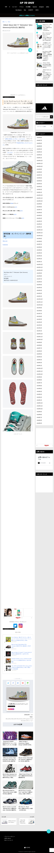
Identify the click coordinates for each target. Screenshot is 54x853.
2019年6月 (39, 385)
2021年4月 (39, 322)
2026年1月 (39, 157)
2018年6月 (39, 420)
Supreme (35, 6)
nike (22, 718)
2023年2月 (39, 258)
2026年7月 (39, 140)
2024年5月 (39, 215)
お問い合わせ (7, 838)
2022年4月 (39, 287)
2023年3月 (39, 255)
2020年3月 (39, 359)
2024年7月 (39, 209)
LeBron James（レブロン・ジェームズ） (15, 138)
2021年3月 (39, 325)
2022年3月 (39, 290)
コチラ (15, 207)
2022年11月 (40, 267)
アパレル (21, 6)
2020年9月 (39, 342)
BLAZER (8, 718)
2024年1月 (39, 227)
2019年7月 (39, 382)
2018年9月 (39, 411)
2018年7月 (39, 417)
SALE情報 (28, 6)
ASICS (36, 10)
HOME (28, 847)
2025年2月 (39, 189)
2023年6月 (39, 247)
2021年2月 (39, 328)
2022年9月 (39, 273)
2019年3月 (39, 394)
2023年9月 (39, 238)
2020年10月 (40, 339)
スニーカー (14, 6)
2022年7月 (39, 279)
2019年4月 (39, 391)
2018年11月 (40, 406)
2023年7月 (39, 244)
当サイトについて (8, 840)
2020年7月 (39, 348)
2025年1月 (39, 192)
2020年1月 (39, 365)
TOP (6, 6)
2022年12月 (40, 264)
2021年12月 (40, 299)
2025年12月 (40, 160)
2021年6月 (39, 316)
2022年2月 (39, 293)
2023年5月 (39, 250)
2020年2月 (39, 362)
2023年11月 (40, 232)
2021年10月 (40, 305)
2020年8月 (39, 345)
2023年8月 (39, 241)
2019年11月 (40, 371)
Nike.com (5, 241)
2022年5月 (39, 284)
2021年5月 (39, 319)
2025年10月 (40, 166)
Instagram (41, 6)
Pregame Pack (28, 718)
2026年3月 (39, 152)
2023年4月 (39, 253)
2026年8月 (39, 137)
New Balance (19, 10)
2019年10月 (40, 374)
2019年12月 (40, 368)
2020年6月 (39, 351)
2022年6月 (39, 281)
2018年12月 (40, 403)
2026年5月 (39, 146)
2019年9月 (39, 377)
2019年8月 (39, 380)
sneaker (24, 720)
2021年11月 (40, 302)
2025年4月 (39, 183)
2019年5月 (39, 388)
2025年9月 (39, 169)
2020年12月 (40, 333)
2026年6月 (39, 143)
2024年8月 (39, 206)
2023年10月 (40, 235)
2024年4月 (39, 218)
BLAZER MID (15, 718)
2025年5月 (39, 180)
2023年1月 (39, 261)
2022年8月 (39, 276)
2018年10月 (40, 408)
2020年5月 (39, 354)
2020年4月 (39, 356)
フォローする (11, 709)
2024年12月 (40, 195)
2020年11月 (40, 336)
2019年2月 (39, 397)
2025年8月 (39, 172)
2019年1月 (39, 400)
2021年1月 (39, 330)
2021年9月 (39, 307)
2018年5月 (39, 423)
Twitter (11, 203)
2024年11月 (40, 198)
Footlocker (5, 244)
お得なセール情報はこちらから (27, 15)
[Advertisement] (18, 63)
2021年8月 (39, 310)
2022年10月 (40, 270)
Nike (25, 10)
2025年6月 (39, 178)
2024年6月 (39, 212)
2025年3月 (39, 186)
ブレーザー (10, 152)
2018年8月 (39, 414)
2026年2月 (39, 154)
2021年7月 (39, 313)
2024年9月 (39, 204)
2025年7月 (39, 175)
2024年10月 (40, 201)
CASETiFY (30, 10)
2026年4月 (39, 149)
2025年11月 (40, 163)
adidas (47, 6)
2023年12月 (40, 230)
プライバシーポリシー (9, 836)
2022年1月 (39, 296)
